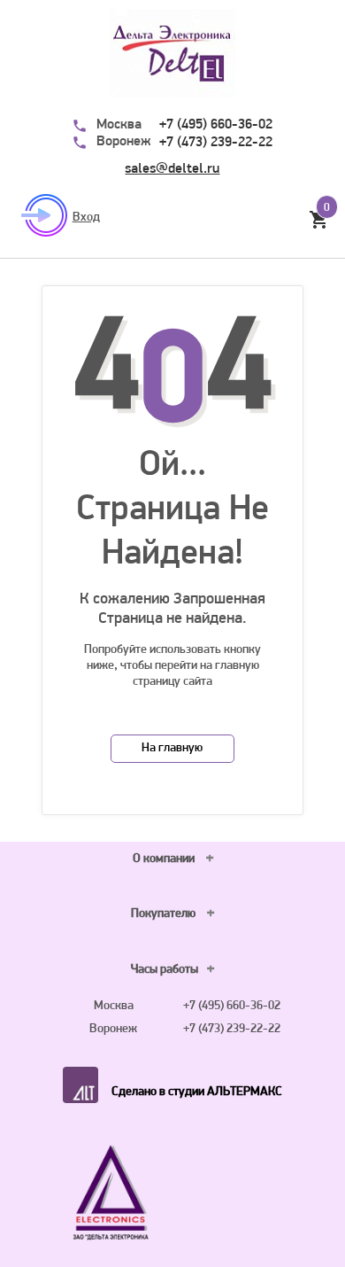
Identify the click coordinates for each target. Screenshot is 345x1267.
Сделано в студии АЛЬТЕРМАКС (196, 1092)
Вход (86, 217)
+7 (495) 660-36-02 (215, 125)
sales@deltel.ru (172, 169)
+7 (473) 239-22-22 (215, 143)
